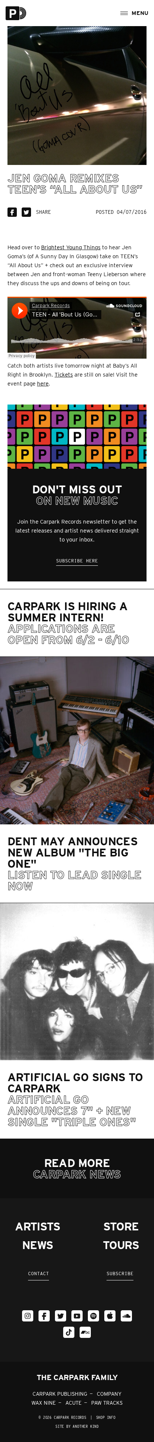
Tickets (64, 374)
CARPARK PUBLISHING (60, 1394)
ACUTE (73, 1403)
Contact (38, 1273)
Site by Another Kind (77, 1426)
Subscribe (120, 1273)
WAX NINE (43, 1403)
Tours (121, 1245)
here (43, 383)
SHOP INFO (106, 1417)
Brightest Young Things (71, 247)
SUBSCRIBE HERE (77, 561)
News (37, 1245)
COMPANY (109, 1394)
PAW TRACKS (107, 1403)
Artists (37, 1226)
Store (120, 1226)
